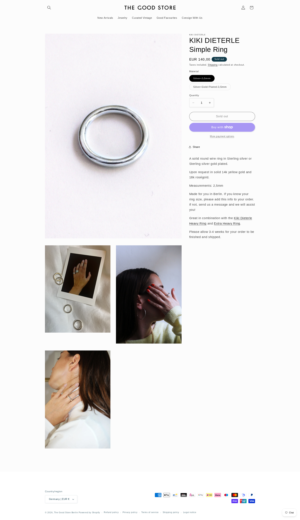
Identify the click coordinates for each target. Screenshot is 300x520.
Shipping (213, 65)
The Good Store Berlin (66, 512)
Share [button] (196, 146)
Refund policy (111, 512)
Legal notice (189, 512)
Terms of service (150, 512)
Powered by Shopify (89, 512)
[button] (49, 7)
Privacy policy (130, 512)
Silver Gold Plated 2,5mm (212, 87)
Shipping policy (171, 512)
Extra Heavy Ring (227, 223)
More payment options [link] (222, 136)
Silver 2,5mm (204, 79)
